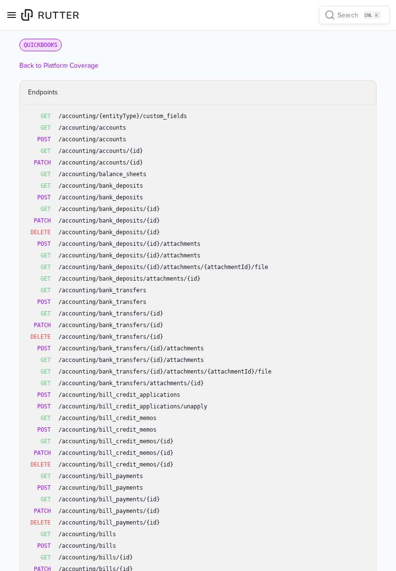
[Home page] (50, 15)
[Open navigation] (11, 15)
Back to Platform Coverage (59, 65)
